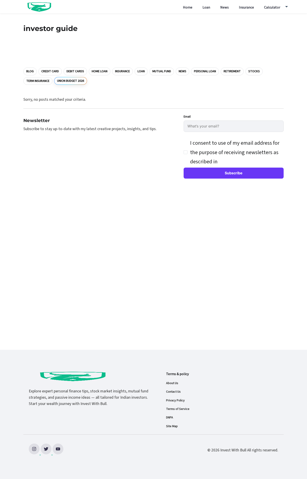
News (224, 7)
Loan (206, 7)
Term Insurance (37, 81)
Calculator (272, 7)
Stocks (254, 71)
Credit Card (50, 71)
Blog (30, 71)
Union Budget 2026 (70, 81)
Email (187, 116)
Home (187, 7)
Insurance (246, 7)
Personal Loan (205, 71)
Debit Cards (75, 71)
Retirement (232, 71)
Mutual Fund (161, 71)
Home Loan (99, 71)
